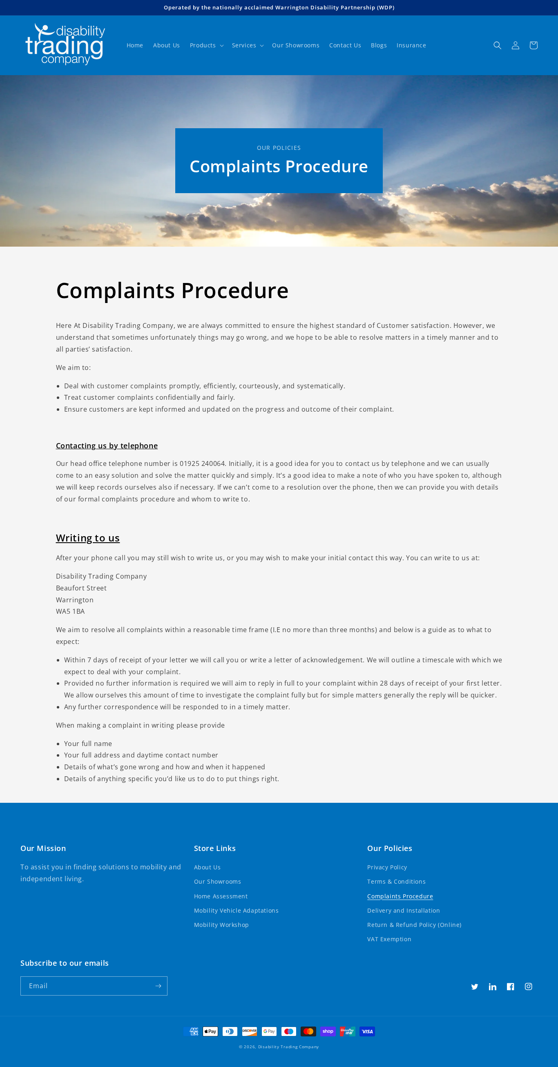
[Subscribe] (158, 986)
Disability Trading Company (288, 1046)
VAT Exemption (389, 939)
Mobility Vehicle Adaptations (236, 910)
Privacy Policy (387, 867)
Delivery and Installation (403, 910)
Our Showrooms (217, 881)
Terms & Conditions (396, 881)
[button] (206, 45)
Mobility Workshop (221, 925)
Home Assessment (221, 896)
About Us (207, 867)
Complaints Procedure (400, 896)
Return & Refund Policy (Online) (414, 925)
